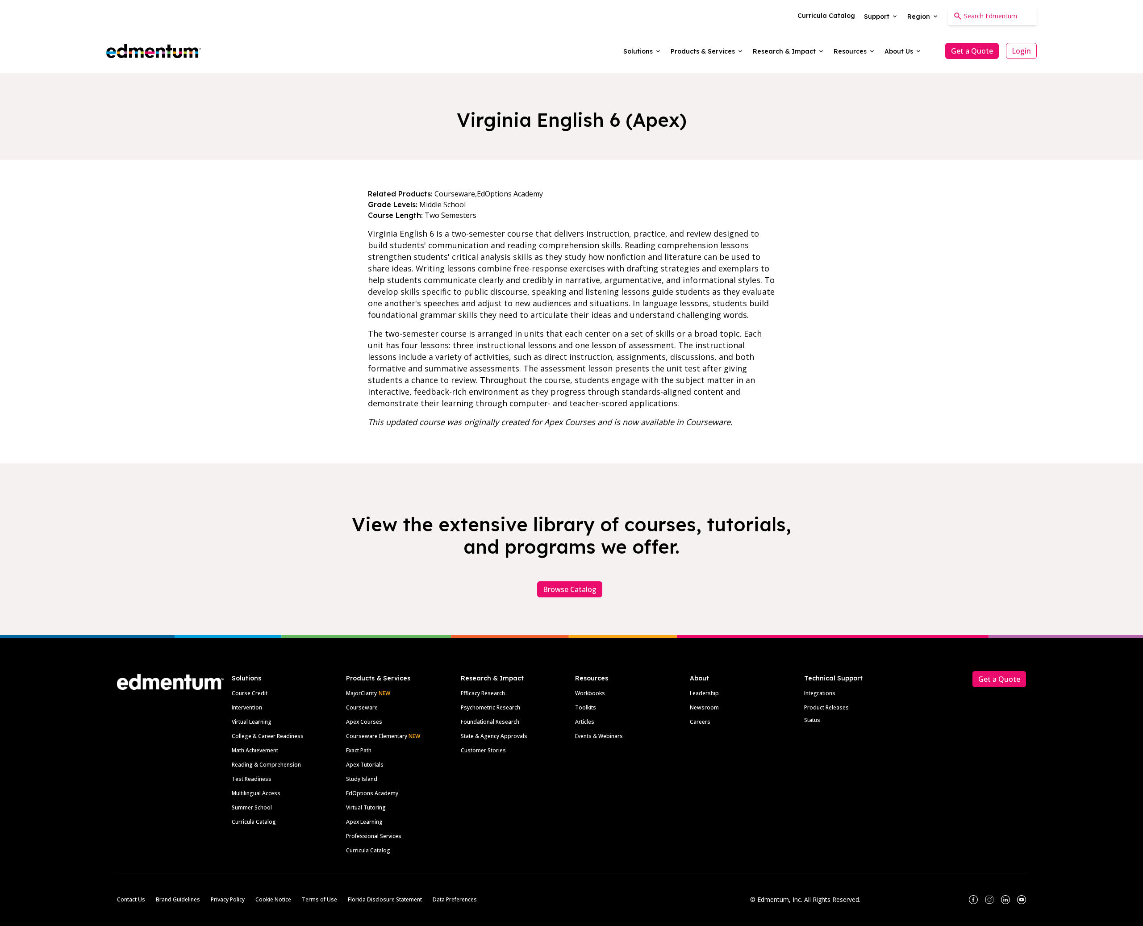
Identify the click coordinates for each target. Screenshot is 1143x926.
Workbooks (590, 693)
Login (1021, 51)
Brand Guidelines (178, 899)
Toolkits (585, 707)
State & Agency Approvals (494, 736)
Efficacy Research (483, 693)
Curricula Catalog (254, 822)
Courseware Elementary (383, 736)
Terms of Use (319, 899)
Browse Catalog (570, 589)
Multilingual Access (256, 793)
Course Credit (249, 693)
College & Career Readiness (268, 736)
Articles (584, 722)
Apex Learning (364, 822)
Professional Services (373, 836)
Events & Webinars (599, 736)
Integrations (819, 693)
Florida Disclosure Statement (385, 899)
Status (812, 720)
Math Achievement (255, 750)
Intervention (247, 707)
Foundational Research (490, 722)
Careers (700, 722)
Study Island (361, 779)
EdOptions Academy (372, 793)
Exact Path (358, 750)
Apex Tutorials (365, 764)
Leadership (704, 693)
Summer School (252, 807)
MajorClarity (361, 693)
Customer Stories (483, 750)
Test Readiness (251, 779)
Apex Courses (364, 722)
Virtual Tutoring (366, 807)
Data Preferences (455, 899)
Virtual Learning (251, 722)
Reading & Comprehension (266, 764)
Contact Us (131, 899)
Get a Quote (972, 51)
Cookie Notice (273, 899)
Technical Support (833, 678)
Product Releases (826, 707)
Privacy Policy (228, 899)
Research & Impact (492, 678)
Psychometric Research (490, 707)
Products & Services (378, 678)
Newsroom (704, 707)
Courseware (362, 707)
